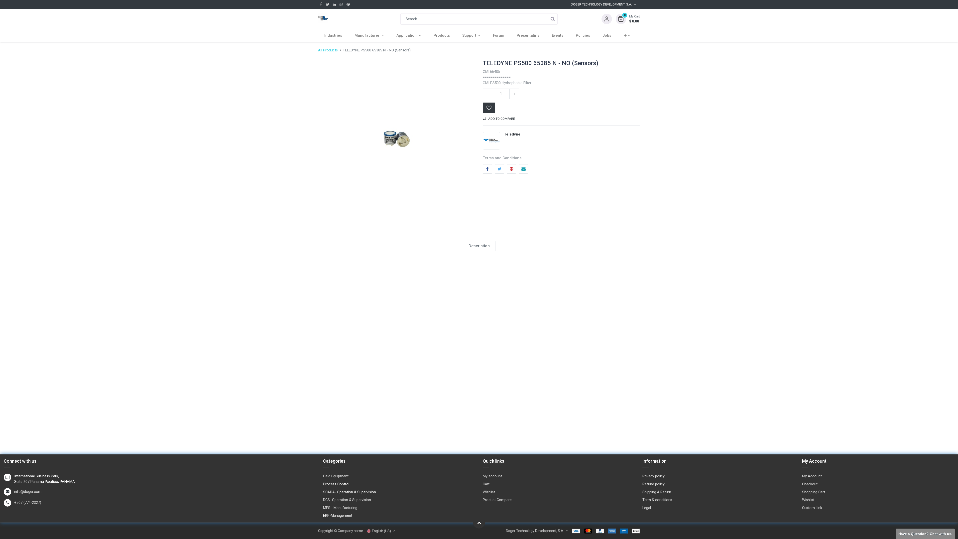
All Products (328, 50)
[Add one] (514, 94)
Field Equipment (336, 476)
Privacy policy (653, 476)
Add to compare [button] (501, 119)
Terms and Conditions (502, 158)
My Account (812, 476)
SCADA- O (331, 492)
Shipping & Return (656, 492)
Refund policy (653, 484)
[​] (321, 4)
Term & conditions (657, 500)
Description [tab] (479, 246)
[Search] (553, 18)
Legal (646, 508)
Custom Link (812, 508)
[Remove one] (487, 94)
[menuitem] (333, 35)
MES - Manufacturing (340, 508)
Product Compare (497, 500)
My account (492, 476)
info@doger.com (27, 492)
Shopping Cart (813, 492)
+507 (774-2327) (27, 503)
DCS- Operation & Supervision (347, 500)
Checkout (810, 484)
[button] (628, 19)
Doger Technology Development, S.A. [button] (601, 4)
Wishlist (489, 492)
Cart (486, 484)
